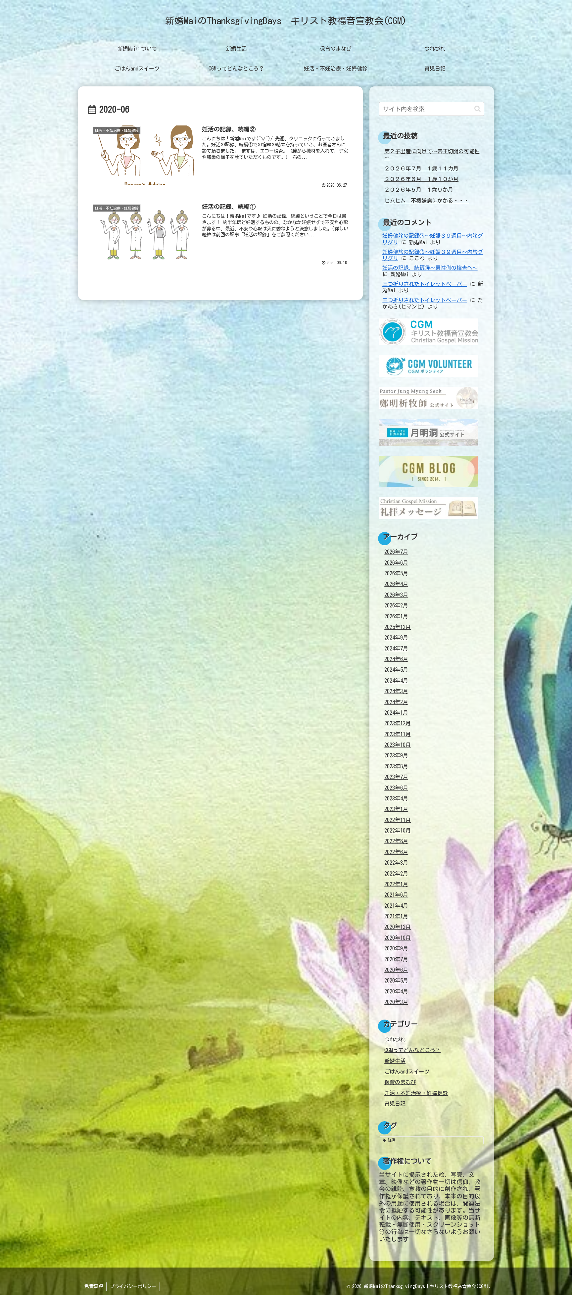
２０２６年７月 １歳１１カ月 (421, 168)
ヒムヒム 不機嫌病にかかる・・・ (426, 200)
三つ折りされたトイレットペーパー (424, 284)
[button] (477, 109)
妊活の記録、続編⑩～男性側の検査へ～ (430, 267)
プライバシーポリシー (133, 1286)
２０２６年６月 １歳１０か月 (421, 179)
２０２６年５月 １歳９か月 (418, 189)
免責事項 (93, 1286)
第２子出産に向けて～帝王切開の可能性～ (432, 154)
